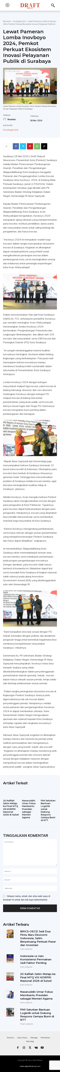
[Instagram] (24, 1048)
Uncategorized (19, 21)
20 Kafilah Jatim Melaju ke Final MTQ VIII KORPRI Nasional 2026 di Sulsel (11, 807)
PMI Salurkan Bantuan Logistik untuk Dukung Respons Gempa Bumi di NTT (48, 810)
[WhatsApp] (37, 146)
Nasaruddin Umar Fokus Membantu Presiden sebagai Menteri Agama (29, 809)
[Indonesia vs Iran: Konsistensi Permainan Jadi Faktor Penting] (10, 958)
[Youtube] (42, 1048)
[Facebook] (16, 146)
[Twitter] (23, 146)
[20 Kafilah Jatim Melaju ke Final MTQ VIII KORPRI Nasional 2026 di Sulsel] (11, 793)
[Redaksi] (5, 119)
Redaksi (12, 119)
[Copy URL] (44, 146)
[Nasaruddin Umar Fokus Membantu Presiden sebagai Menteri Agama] (30, 793)
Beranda (7, 21)
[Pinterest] (30, 146)
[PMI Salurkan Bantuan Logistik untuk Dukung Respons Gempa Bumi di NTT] (49, 793)
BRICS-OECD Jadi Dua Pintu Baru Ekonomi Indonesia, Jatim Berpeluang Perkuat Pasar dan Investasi (38, 938)
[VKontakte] (36, 1048)
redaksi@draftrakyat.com (30, 1066)
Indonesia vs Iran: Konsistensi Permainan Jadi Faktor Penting (35, 959)
